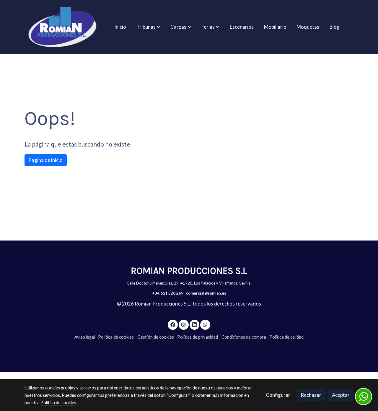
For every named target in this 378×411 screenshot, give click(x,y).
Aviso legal (84, 336)
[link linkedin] (194, 324)
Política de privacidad (197, 336)
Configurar (278, 395)
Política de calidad (286, 336)
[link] (62, 27)
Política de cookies (116, 336)
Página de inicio (45, 160)
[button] (148, 26)
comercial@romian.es (206, 293)
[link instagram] (183, 324)
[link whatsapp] (205, 324)
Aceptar (341, 395)
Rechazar (311, 395)
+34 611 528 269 (167, 293)
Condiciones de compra (243, 336)
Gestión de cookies (155, 336)
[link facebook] (173, 324)
